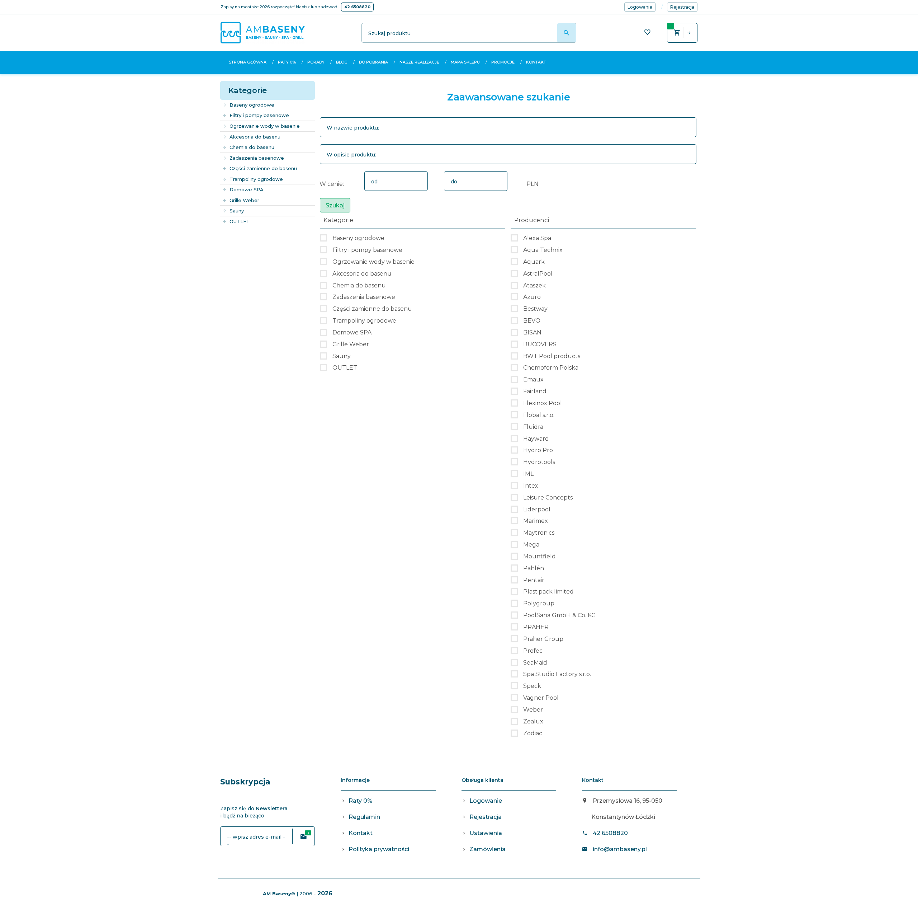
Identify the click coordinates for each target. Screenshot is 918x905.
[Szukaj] (566, 32)
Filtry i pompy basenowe (259, 115)
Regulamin (364, 816)
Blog (341, 62)
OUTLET (240, 221)
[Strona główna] (263, 32)
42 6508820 (357, 6)
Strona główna (247, 62)
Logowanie (485, 800)
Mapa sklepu (465, 62)
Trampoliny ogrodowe (256, 179)
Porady (316, 62)
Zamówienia (487, 849)
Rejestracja (485, 816)
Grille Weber (244, 200)
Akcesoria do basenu (255, 137)
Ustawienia (485, 833)
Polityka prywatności (379, 849)
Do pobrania (373, 62)
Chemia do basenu (252, 147)
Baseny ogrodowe (252, 105)
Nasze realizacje (419, 62)
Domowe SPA (247, 189)
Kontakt (536, 62)
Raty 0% (287, 62)
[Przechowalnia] (647, 33)
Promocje (503, 62)
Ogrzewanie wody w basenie (265, 126)
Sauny (237, 211)
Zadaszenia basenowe (257, 158)
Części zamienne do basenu (263, 168)
